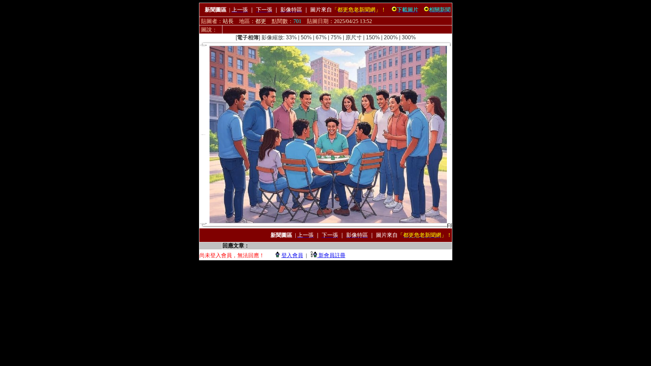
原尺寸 (354, 37)
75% (336, 37)
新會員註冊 (331, 255)
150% (373, 37)
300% (409, 37)
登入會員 (292, 255)
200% (391, 37)
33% (291, 37)
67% (321, 37)
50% (306, 37)
